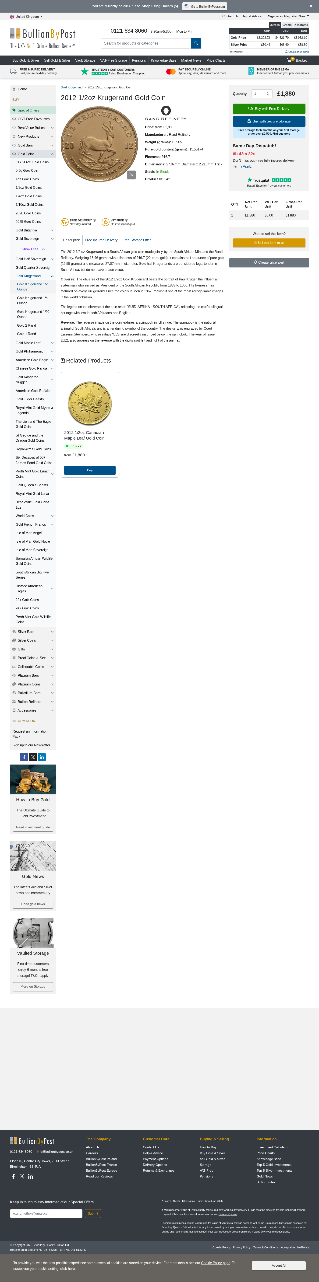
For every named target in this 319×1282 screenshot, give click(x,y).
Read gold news (33, 904)
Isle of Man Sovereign (32, 550)
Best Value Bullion (31, 128)
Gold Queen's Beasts (32, 485)
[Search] (196, 43)
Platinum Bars (28, 675)
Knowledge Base (163, 60)
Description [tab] (71, 240)
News (191, 60)
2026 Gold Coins (28, 213)
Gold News (33, 876)
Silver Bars (25, 632)
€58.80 (302, 44)
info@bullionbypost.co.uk (55, 1151)
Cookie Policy (221, 1247)
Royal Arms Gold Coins (33, 449)
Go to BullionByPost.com (208, 6)
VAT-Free (113, 60)
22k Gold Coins (27, 600)
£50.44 (265, 44)
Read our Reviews (99, 1176)
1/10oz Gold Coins (30, 204)
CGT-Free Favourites (33, 119)
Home (22, 89)
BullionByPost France (101, 1165)
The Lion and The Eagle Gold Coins (33, 424)
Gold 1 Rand (26, 334)
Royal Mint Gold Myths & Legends (34, 410)
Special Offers (28, 110)
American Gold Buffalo (33, 391)
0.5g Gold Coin (27, 170)
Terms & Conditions (265, 1247)
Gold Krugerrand (28, 276)
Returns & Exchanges (158, 1170)
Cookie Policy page (215, 1263)
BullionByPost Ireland (101, 1159)
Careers (92, 1153)
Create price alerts (298, 51)
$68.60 (284, 44)
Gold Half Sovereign (31, 259)
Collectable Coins (30, 667)
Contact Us (230, 16)
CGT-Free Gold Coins (32, 162)
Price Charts (215, 60)
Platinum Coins (29, 684)
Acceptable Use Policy (295, 1247)
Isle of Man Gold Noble (33, 541)
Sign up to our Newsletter (31, 745)
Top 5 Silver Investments (274, 1170)
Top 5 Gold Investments (274, 1165)
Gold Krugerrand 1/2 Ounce (32, 286)
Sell (57, 60)
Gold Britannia (26, 230)
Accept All (279, 1265)
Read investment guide (33, 827)
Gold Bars (25, 145)
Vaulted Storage (33, 953)
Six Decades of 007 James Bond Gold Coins (34, 460)
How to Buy (208, 1147)
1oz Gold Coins (27, 179)
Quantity (240, 94)
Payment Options (155, 1159)
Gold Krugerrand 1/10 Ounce (33, 314)
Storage (205, 1165)
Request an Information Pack (29, 734)
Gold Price (238, 37)
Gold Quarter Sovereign (33, 267)
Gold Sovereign (27, 239)
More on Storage (33, 986)
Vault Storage (85, 60)
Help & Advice (251, 16)
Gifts (21, 649)
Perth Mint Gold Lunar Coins (32, 474)
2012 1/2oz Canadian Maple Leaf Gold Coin (84, 435)
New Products (28, 136)
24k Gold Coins (27, 608)
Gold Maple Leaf (28, 343)
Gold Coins (26, 154)
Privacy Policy (241, 1247)
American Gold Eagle (32, 360)
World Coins (25, 516)
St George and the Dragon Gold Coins (30, 438)
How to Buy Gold (33, 799)
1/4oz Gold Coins (29, 196)
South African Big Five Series (32, 575)
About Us (92, 1147)
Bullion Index (266, 1182)
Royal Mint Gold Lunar (32, 494)
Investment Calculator (272, 1147)
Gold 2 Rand (26, 325)
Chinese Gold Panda (31, 368)
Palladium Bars (29, 693)
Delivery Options (155, 1165)
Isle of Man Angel (29, 533)
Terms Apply (242, 166)
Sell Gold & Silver (212, 1159)
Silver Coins (26, 640)
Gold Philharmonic (29, 351)
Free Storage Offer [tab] (137, 240)
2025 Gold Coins (28, 222)
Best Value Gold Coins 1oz (33, 504)
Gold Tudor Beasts (30, 399)
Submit (93, 1213)
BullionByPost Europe (101, 1170)
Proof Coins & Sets (31, 658)
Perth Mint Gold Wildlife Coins (33, 619)
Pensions (139, 60)
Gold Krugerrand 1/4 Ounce (32, 300)
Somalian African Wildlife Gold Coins (34, 561)
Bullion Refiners (29, 702)
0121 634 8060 (21, 1151)
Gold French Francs (31, 524)
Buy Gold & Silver (212, 1153)
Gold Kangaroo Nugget (27, 379)
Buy (25, 60)
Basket (299, 59)
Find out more (282, 133)
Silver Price (239, 44)
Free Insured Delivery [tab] (101, 240)
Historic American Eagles (29, 588)
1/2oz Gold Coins (29, 187)
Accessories (26, 710)
